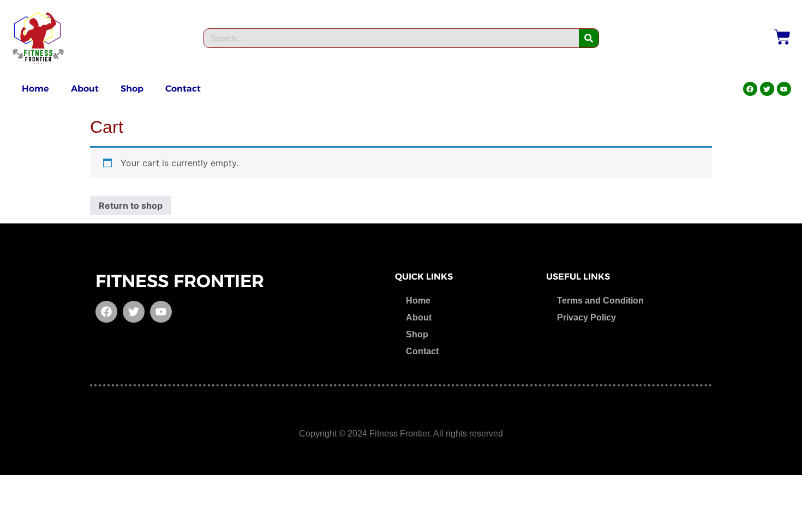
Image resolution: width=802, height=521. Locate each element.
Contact (183, 88)
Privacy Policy (586, 317)
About (85, 88)
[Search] (588, 38)
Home (35, 88)
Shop (132, 88)
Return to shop (131, 205)
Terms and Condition (600, 300)
